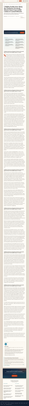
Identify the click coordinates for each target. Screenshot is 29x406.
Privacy (24, 403)
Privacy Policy (12, 403)
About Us (6, 403)
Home (4, 4)
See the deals (22, 32)
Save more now (14, 375)
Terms (26, 403)
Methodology (8, 365)
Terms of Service (16, 403)
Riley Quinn (6, 16)
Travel (6, 4)
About (23, 364)
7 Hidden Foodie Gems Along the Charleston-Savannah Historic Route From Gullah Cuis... (9, 40)
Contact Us (9, 403)
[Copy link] (24, 17)
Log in (4, 404)
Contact (5, 365)
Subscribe (2, 404)
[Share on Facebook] (21, 17)
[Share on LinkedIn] (23, 17)
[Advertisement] (14, 25)
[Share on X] (20, 17)
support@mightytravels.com (9, 404)
